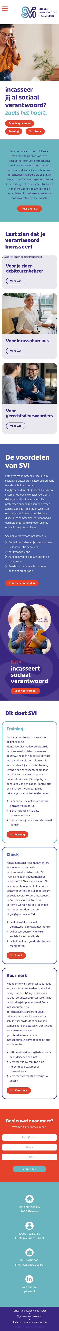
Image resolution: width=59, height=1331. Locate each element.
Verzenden (29, 1169)
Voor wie (15, 281)
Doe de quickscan (20, 123)
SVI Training (17, 834)
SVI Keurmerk (18, 1090)
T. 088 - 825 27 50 (29, 1233)
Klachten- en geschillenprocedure (29, 1322)
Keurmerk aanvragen (22, 583)
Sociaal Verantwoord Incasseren (29, 1310)
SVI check (35, 131)
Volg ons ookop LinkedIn (29, 1289)
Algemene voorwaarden (29, 1316)
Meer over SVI (29, 208)
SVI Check (16, 955)
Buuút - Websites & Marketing (29, 1327)
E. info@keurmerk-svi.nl (29, 1238)
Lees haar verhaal (25, 691)
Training (14, 131)
